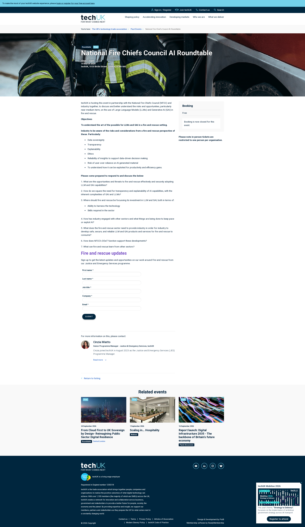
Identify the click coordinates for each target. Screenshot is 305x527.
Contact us (204, 10)
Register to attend (278, 519)
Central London (99, 441)
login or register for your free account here (75, 3)
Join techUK (186, 10)
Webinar (134, 435)
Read (98, 360)
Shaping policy (132, 17)
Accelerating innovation (154, 17)
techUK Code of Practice (158, 522)
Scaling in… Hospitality (144, 430)
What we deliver (216, 17)
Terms (133, 519)
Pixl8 (222, 519)
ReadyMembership (216, 523)
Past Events (136, 29)
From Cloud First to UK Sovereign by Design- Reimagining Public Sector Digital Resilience (103, 434)
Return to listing (92, 378)
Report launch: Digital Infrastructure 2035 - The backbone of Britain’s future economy (197, 435)
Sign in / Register (162, 10)
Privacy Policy (145, 519)
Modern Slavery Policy (135, 522)
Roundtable (86, 47)
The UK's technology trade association (109, 29)
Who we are (199, 17)
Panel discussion (186, 445)
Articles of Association (163, 519)
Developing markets (179, 17)
